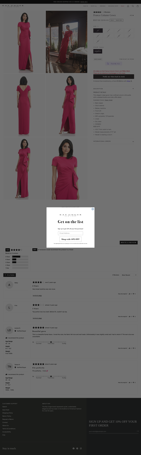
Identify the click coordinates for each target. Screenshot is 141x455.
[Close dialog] (93, 209)
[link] (70, 241)
